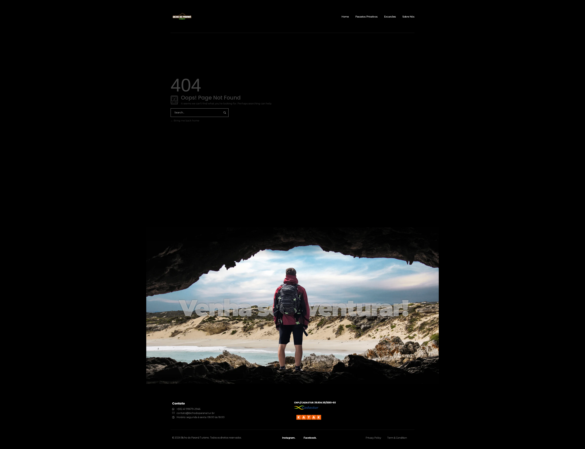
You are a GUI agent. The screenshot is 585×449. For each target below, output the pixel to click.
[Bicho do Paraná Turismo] (182, 16)
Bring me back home (186, 120)
